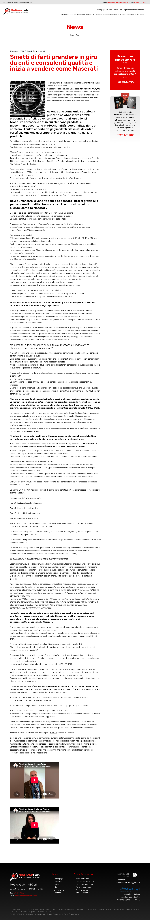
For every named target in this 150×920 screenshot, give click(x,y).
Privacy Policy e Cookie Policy (57, 914)
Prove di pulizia (137, 14)
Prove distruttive (66, 14)
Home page (100, 10)
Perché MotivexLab (36, 51)
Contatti (140, 10)
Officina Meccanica (83, 893)
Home (72, 35)
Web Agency (75, 914)
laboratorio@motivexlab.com (117, 2)
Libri (120, 10)
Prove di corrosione (122, 14)
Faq (124, 10)
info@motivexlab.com (37, 914)
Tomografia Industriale (104, 14)
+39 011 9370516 (18, 914)
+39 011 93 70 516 (140, 2)
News (116, 10)
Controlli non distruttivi (84, 14)
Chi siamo (110, 10)
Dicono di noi (131, 10)
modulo (53, 733)
